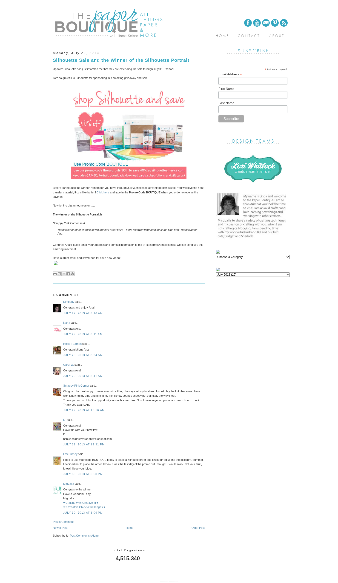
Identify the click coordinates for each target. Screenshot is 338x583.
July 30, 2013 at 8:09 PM (83, 512)
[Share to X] (63, 274)
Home (129, 527)
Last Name (226, 103)
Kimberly (68, 301)
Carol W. (68, 364)
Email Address (230, 74)
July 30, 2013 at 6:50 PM (83, 474)
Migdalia (68, 483)
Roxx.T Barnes (72, 343)
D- (64, 420)
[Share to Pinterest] (72, 274)
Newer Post (60, 527)
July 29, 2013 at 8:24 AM (83, 355)
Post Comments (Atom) (84, 535)
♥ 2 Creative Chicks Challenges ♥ (84, 507)
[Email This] (55, 274)
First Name (226, 89)
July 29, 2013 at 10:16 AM (84, 410)
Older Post (198, 527)
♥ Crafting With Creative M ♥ (80, 502)
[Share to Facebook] (68, 274)
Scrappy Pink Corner (76, 385)
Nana (66, 322)
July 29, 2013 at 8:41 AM (83, 376)
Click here (102, 192)
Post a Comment (63, 522)
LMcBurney (70, 454)
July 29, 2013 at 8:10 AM (83, 313)
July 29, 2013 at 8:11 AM (83, 334)
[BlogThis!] (59, 274)
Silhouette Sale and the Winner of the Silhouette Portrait (121, 60)
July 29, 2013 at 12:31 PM (84, 444)
